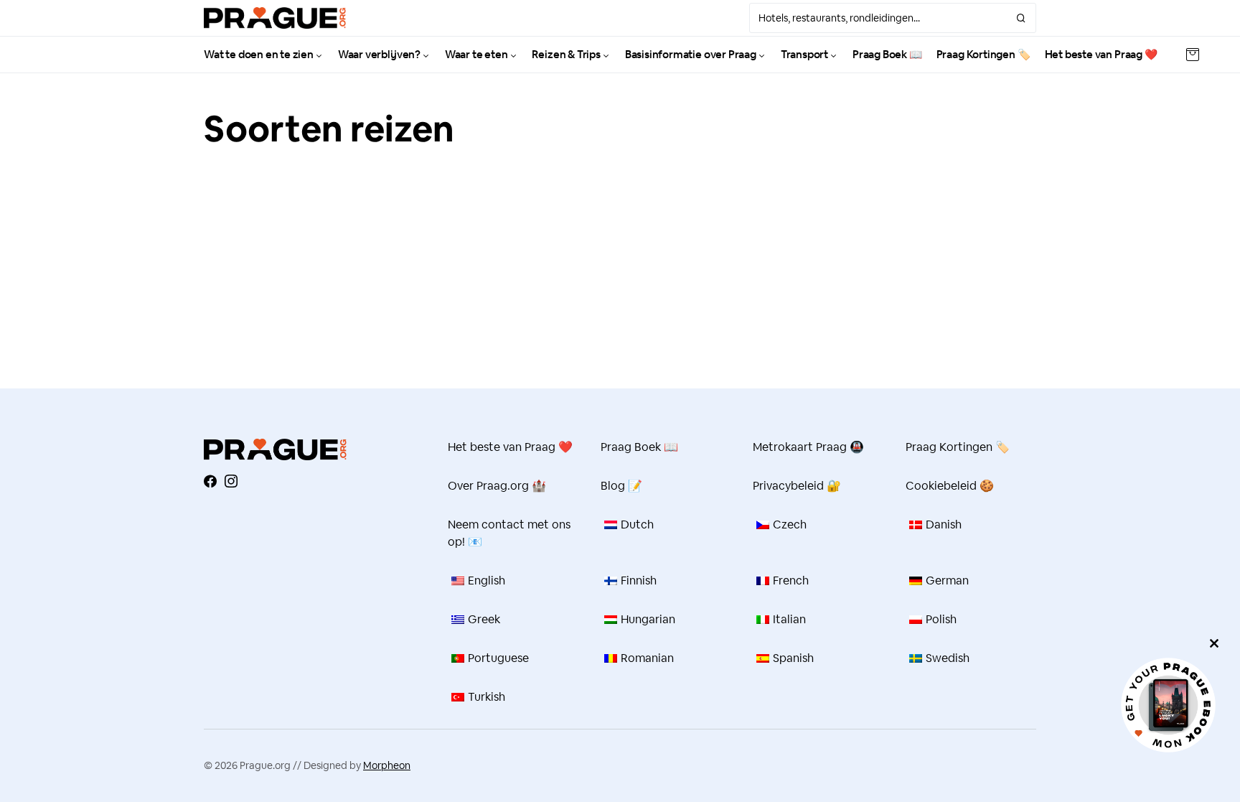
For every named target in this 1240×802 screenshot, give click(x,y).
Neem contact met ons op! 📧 (509, 533)
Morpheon (386, 765)
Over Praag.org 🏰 (497, 485)
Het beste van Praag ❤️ (510, 446)
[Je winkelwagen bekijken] (1192, 54)
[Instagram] (231, 481)
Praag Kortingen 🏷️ (958, 446)
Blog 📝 (621, 485)
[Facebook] (210, 481)
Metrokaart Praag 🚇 (808, 446)
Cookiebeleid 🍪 (950, 485)
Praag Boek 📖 (639, 446)
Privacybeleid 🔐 (797, 485)
